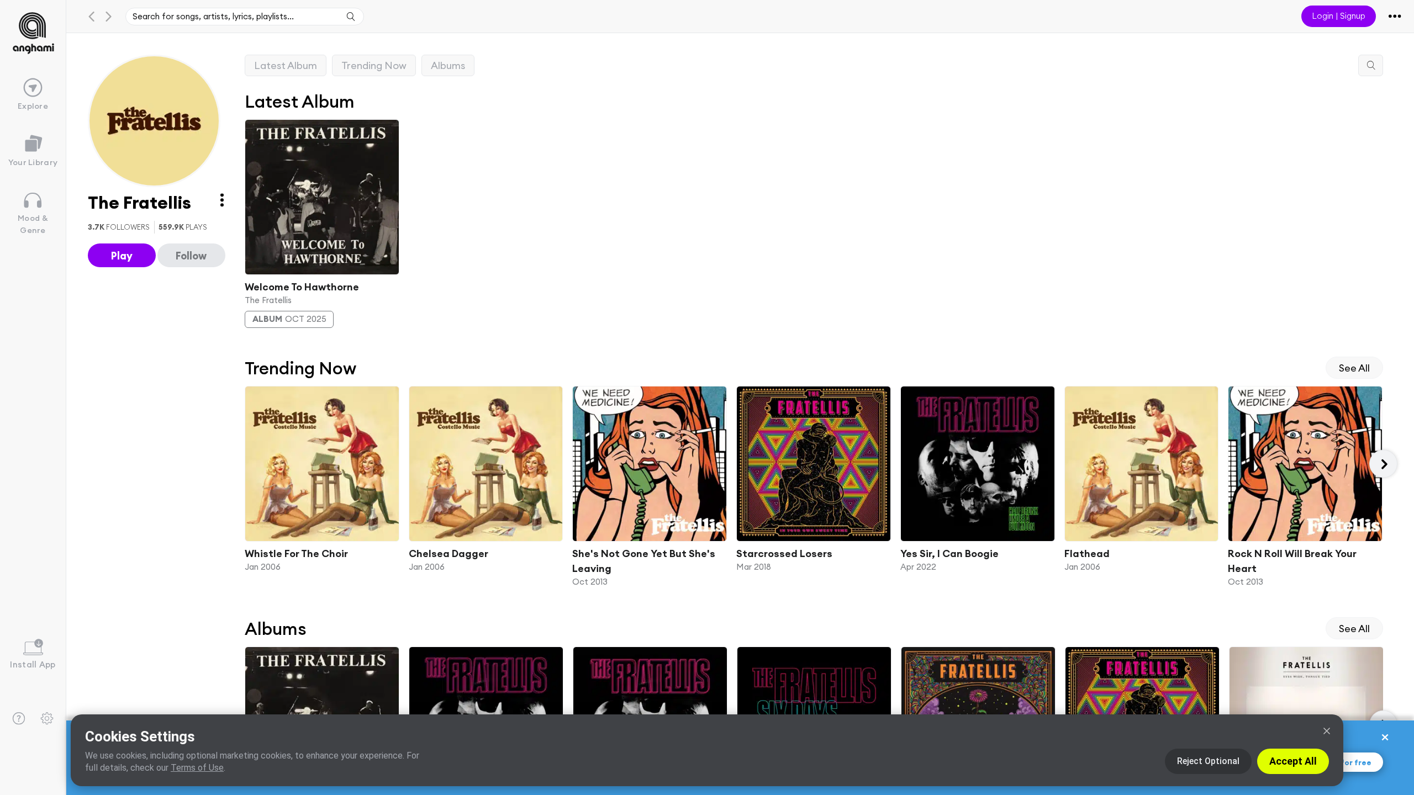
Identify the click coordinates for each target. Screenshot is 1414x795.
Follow (191, 255)
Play (122, 255)
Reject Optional (1208, 761)
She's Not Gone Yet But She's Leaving (643, 561)
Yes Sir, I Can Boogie (949, 553)
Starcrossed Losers (784, 553)
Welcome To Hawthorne (302, 286)
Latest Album (285, 65)
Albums (448, 65)
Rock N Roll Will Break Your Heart (1292, 561)
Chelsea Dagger (448, 553)
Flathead (1086, 553)
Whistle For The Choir (296, 553)
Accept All (1293, 761)
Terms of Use (197, 767)
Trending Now (374, 65)
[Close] (1326, 731)
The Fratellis (268, 299)
